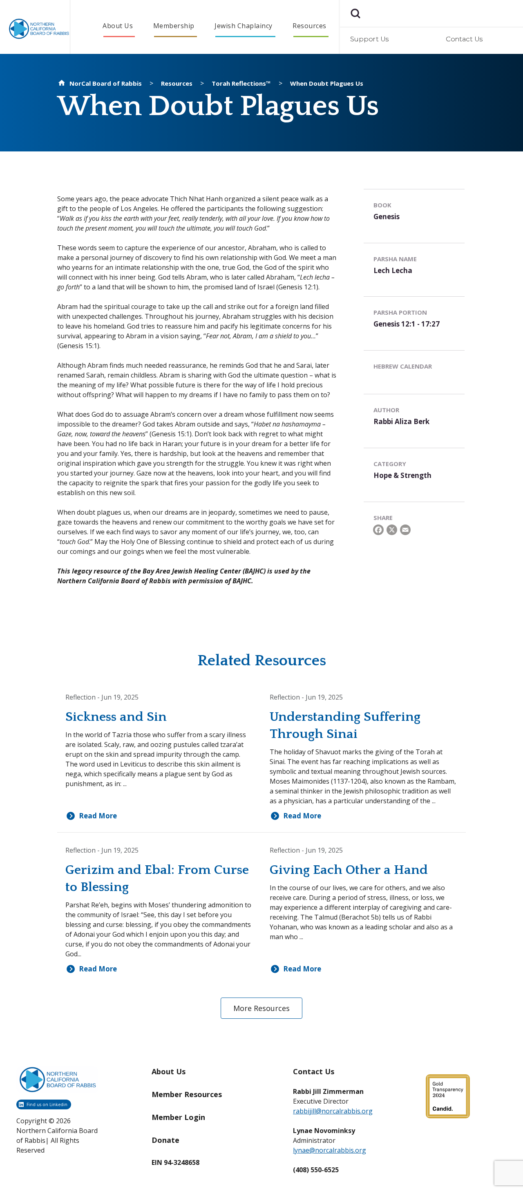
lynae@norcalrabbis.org (329, 1150)
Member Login (178, 1117)
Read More (98, 816)
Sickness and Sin (116, 717)
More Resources (261, 1008)
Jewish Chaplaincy (244, 25)
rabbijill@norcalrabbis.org (333, 1111)
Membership (173, 25)
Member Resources (187, 1094)
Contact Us (464, 39)
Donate (165, 1140)
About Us (118, 25)
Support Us (369, 39)
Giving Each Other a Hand (349, 870)
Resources (309, 25)
